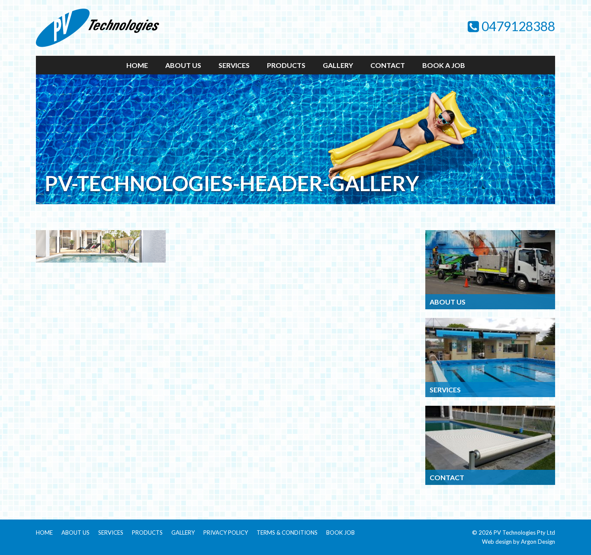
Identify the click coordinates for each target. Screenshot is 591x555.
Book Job (340, 532)
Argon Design (538, 541)
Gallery (338, 65)
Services (234, 65)
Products (286, 65)
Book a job (443, 65)
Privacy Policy (225, 532)
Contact (387, 65)
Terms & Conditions (287, 532)
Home (137, 65)
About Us (183, 65)
